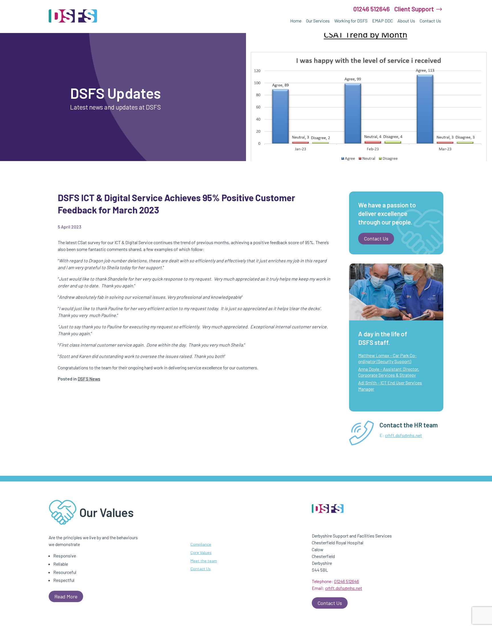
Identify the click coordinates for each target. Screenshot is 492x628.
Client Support (414, 9)
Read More (65, 596)
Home (296, 20)
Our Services (318, 20)
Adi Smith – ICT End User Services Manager (390, 386)
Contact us (376, 238)
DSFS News (89, 378)
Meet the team (203, 560)
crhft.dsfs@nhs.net (403, 435)
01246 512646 (371, 9)
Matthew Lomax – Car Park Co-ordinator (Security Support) (387, 358)
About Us (406, 20)
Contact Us (430, 20)
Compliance (200, 544)
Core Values (201, 552)
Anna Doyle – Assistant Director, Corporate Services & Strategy (388, 372)
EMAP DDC (382, 20)
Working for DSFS (351, 20)
